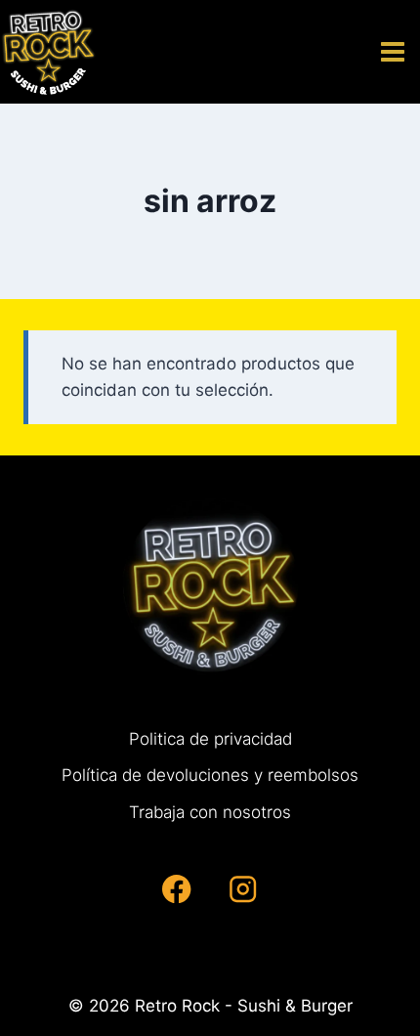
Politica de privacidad (210, 739)
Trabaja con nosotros (210, 812)
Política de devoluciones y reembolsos (210, 775)
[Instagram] (243, 889)
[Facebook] (177, 889)
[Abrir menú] (395, 51)
